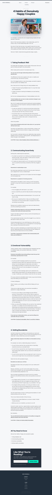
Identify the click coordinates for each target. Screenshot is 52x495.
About (20, 2)
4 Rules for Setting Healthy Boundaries (24, 420)
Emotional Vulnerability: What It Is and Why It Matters (28, 319)
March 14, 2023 (26, 8)
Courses (26, 488)
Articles (26, 2)
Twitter (26, 479)
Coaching (26, 4)
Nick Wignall (6, 2)
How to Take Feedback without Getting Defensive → (27, 139)
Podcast (32, 2)
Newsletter (47, 2)
